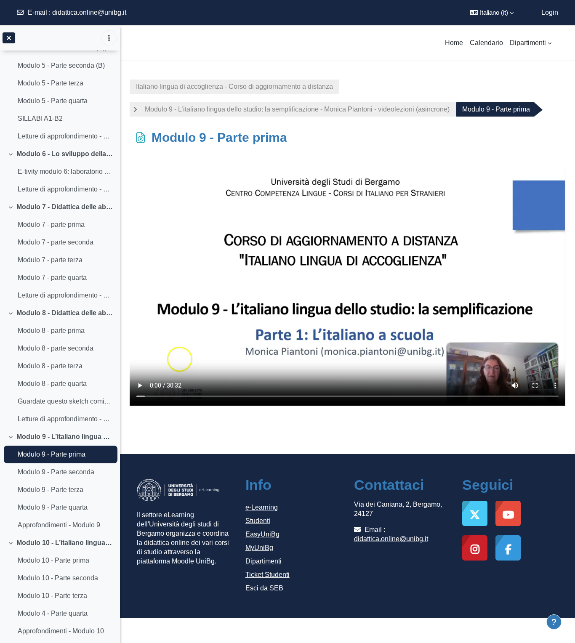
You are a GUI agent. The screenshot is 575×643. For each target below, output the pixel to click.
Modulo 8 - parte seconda (55, 348)
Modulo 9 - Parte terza (50, 489)
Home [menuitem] (454, 42)
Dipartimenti (263, 561)
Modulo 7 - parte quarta (52, 277)
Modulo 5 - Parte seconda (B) (61, 65)
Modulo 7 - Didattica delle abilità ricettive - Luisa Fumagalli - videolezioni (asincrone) (65, 206)
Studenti (257, 520)
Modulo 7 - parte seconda (55, 242)
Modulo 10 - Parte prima (53, 560)
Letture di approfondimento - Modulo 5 (65, 136)
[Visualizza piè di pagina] (554, 622)
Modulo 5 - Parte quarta (53, 100)
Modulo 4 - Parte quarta (53, 613)
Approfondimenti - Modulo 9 (59, 525)
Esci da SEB (264, 588)
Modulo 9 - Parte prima (51, 454)
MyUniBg (259, 547)
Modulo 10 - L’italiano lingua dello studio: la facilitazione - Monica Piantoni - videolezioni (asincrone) (65, 542)
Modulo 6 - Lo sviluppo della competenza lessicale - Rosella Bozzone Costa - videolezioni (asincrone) (65, 153)
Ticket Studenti (267, 574)
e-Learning (261, 507)
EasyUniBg (262, 534)
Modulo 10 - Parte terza (52, 595)
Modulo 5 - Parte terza (50, 83)
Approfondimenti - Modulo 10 (61, 631)
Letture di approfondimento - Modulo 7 (65, 295)
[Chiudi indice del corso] (9, 38)
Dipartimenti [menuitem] (528, 42)
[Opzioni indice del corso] (109, 37)
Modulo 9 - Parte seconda (56, 472)
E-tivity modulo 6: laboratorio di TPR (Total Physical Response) (65, 171)
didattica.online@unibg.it (89, 12)
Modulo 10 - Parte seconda (58, 578)
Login (549, 12)
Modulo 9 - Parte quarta (53, 507)
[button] (492, 12)
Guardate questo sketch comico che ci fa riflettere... (65, 401)
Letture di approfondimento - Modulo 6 (65, 189)
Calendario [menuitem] (486, 42)
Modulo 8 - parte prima (51, 330)
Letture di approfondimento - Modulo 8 (65, 418)
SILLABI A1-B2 (40, 118)
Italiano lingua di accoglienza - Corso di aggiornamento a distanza (234, 86)
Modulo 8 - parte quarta (52, 383)
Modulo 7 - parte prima (51, 224)
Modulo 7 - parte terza (50, 259)
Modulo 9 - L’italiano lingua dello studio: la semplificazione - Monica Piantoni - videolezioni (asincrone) (65, 436)
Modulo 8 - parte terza (50, 365)
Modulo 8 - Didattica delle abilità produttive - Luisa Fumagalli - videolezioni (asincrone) (65, 312)
